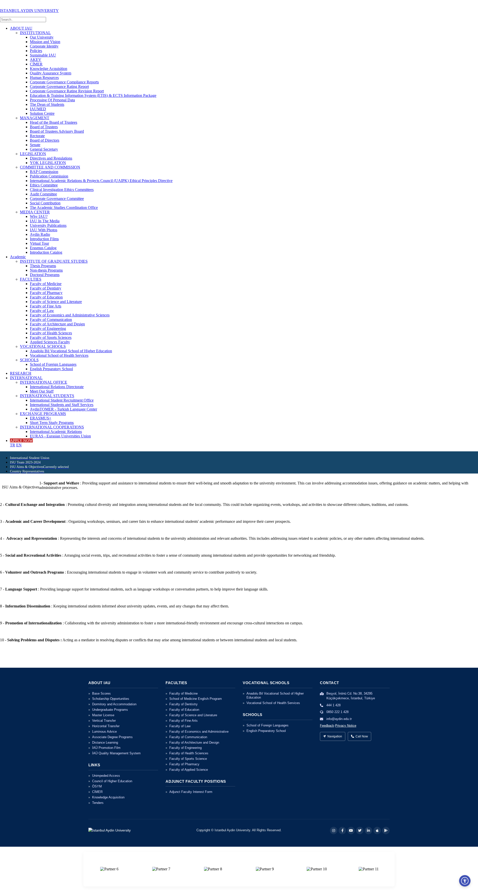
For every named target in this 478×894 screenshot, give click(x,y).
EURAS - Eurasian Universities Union (60, 436)
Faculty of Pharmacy (46, 293)
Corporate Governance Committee (57, 198)
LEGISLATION (33, 154)
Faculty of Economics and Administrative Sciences (70, 315)
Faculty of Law (42, 310)
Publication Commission (49, 176)
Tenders (98, 803)
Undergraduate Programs (110, 710)
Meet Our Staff (42, 391)
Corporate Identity (44, 46)
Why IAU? (39, 216)
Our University (42, 37)
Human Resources (44, 77)
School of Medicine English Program (195, 699)
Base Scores (101, 693)
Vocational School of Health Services (59, 355)
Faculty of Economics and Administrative (199, 731)
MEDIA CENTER (35, 212)
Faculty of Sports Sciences (50, 337)
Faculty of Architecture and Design (57, 324)
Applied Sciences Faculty (50, 342)
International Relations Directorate (57, 387)
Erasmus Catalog (43, 248)
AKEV (35, 60)
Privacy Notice (345, 725)
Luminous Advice (104, 731)
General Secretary (44, 149)
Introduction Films (44, 239)
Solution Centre (42, 113)
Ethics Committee (44, 185)
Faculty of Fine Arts (45, 306)
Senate (35, 145)
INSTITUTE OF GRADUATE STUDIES (54, 261)
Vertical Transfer (104, 720)
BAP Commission (44, 172)
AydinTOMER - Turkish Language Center (63, 409)
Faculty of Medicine (45, 284)
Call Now (362, 736)
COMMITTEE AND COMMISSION (50, 167)
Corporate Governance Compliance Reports (64, 82)
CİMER (36, 64)
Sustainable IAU (43, 55)
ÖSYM (97, 786)
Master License (103, 715)
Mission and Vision (45, 42)
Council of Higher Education (112, 781)
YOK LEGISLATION (48, 163)
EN (19, 445)
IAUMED (38, 109)
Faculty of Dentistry (45, 288)
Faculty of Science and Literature (56, 301)
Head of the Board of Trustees (53, 122)
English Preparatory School (51, 369)
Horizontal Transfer (106, 726)
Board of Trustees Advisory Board (57, 131)
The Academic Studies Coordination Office (64, 207)
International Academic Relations (56, 431)
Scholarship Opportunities (110, 699)
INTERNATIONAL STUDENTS (47, 396)
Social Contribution (45, 203)
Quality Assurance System (50, 73)
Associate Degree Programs (112, 737)
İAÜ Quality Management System (116, 753)
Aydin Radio (40, 234)
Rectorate (37, 136)
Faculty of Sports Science (188, 759)
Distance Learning (105, 742)
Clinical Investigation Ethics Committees (62, 189)
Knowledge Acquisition (48, 68)
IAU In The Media (45, 221)
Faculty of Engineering (48, 328)
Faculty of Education (46, 297)
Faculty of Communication (51, 319)
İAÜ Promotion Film (106, 748)
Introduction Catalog (46, 252)
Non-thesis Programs (46, 270)
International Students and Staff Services (61, 405)
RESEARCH (20, 373)
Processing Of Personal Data (52, 100)
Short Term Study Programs (52, 422)
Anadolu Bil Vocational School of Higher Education (71, 351)
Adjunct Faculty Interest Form (190, 792)
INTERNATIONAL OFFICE (43, 382)
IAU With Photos (43, 230)
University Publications (48, 225)
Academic (18, 257)
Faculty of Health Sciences (51, 333)
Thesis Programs (43, 266)
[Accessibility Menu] (465, 881)
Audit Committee (43, 194)
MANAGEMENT (34, 118)
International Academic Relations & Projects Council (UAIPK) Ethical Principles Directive (101, 181)
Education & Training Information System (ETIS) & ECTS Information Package (93, 95)
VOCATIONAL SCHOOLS (43, 346)
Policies (36, 51)
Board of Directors (44, 140)
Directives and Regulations (51, 158)
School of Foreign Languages (53, 364)
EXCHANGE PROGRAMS (43, 414)
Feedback (327, 725)
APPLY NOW (21, 440)
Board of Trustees (44, 127)
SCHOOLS (29, 360)
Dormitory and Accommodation (114, 704)
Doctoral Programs (45, 275)
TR (12, 445)
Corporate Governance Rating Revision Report (67, 91)
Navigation (334, 736)
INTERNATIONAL (26, 378)
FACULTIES (30, 279)
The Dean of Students (47, 104)
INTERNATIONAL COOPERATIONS (52, 427)
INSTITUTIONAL (35, 33)
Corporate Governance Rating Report (59, 86)
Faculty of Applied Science (188, 770)
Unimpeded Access (106, 775)
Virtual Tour (39, 243)
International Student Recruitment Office (62, 400)
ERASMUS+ (40, 418)
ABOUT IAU (21, 28)
